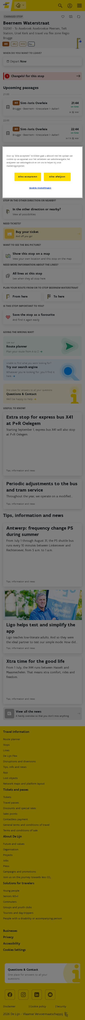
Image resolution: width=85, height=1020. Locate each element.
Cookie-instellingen (40, 188)
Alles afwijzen (57, 176)
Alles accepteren (27, 176)
